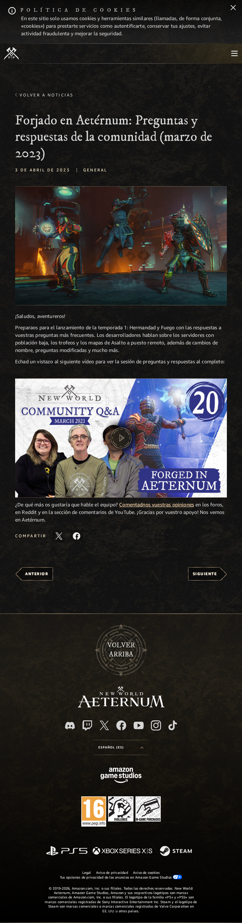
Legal (86, 872)
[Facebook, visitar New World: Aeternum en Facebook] (121, 725)
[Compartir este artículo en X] (59, 536)
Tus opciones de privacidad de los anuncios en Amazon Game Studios (116, 877)
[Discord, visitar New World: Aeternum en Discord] (70, 726)
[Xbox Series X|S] (122, 851)
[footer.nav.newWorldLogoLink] (121, 705)
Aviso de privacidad (112, 872)
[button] (121, 245)
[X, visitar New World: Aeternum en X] (104, 725)
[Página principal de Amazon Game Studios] (121, 776)
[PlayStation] (66, 851)
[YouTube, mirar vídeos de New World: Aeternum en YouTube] (139, 725)
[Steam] (177, 851)
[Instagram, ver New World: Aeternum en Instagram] (156, 725)
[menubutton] (234, 54)
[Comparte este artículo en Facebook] (76, 536)
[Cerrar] (233, 8)
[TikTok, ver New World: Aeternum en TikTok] (172, 725)
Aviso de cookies (146, 872)
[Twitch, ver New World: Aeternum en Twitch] (87, 725)
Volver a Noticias (46, 94)
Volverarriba (121, 650)
